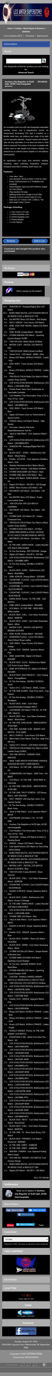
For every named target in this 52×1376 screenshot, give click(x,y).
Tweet (41, 1225)
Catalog (18, 28)
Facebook (28, 1323)
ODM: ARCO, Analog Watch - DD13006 (25, 605)
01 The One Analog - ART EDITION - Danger (28, 551)
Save (11, 1225)
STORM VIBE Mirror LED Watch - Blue (25, 475)
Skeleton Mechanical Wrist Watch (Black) (26, 465)
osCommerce (32, 1357)
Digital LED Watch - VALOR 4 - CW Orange (27, 484)
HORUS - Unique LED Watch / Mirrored (25, 843)
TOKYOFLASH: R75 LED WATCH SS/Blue (27, 983)
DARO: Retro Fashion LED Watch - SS (25, 488)
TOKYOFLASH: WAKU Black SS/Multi (25, 342)
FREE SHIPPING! (13, 1251)
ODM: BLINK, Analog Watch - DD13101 (25, 332)
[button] (13, 36)
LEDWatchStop (34, 1353)
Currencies (10, 1232)
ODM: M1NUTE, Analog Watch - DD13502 (27, 577)
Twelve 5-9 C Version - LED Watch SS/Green (28, 745)
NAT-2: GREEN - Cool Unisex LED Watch (26, 322)
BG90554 (26, 32)
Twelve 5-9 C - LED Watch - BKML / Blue (26, 354)
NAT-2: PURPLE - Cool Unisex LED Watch (27, 735)
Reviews (9, 282)
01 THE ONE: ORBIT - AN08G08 (23, 1145)
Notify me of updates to (31, 1194)
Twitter (28, 1305)
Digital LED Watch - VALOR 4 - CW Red (26, 554)
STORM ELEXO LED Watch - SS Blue (25, 529)
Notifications (11, 1184)
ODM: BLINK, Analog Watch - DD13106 (25, 634)
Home (9, 28)
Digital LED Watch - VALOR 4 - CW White (26, 1170)
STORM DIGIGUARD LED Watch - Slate (26, 472)
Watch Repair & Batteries (33, 28)
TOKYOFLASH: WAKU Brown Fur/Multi (26, 351)
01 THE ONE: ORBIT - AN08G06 (23, 1148)
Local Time (10, 1288)
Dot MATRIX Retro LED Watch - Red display (28, 319)
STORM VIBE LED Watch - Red (22, 916)
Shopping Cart (12, 300)
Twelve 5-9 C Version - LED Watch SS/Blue (27, 469)
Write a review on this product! (29, 291)
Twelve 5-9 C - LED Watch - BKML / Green (27, 688)
